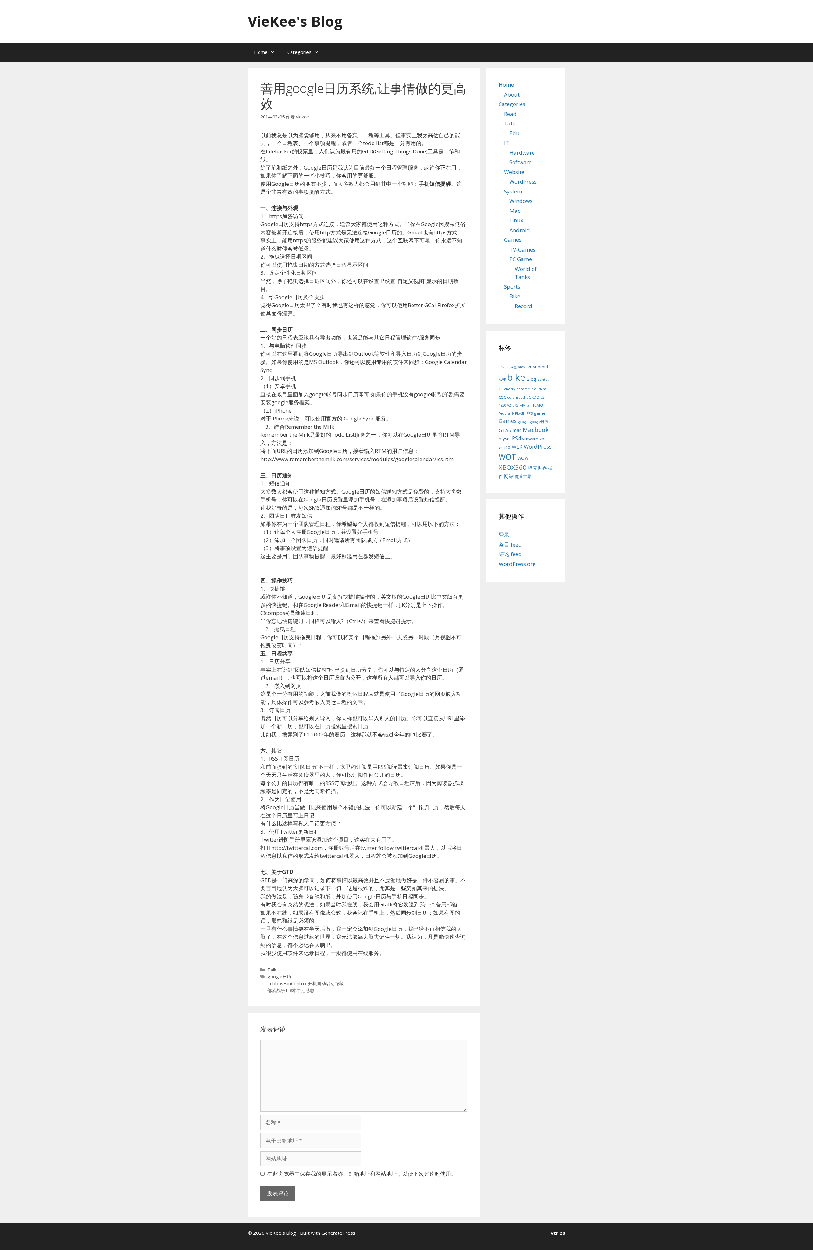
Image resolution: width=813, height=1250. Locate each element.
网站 (509, 476)
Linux (516, 220)
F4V (522, 405)
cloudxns (538, 389)
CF (501, 389)
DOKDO (532, 397)
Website (514, 172)
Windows (521, 201)
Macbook (535, 429)
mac (517, 430)
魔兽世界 (523, 476)
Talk (271, 970)
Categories (299, 52)
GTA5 (505, 430)
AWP (502, 379)
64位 (513, 367)
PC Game (520, 259)
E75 (515, 405)
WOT (507, 456)
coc (502, 396)
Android (519, 230)
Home (261, 52)
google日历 (279, 976)
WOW (522, 458)
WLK (517, 446)
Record (523, 306)
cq (509, 397)
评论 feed (510, 554)
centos (543, 379)
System (513, 191)
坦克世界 (537, 468)
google (523, 422)
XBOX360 (513, 467)
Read (510, 114)
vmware (530, 438)
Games (512, 239)
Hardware (522, 152)
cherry (509, 389)
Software (520, 162)
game (540, 413)
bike (516, 377)
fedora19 (506, 413)
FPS (530, 413)
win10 (504, 447)
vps (543, 438)
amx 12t (524, 367)
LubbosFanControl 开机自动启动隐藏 (305, 983)
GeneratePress (338, 1233)
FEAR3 (538, 405)
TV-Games (522, 249)
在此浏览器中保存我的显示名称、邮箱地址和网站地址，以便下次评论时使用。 (361, 1173)
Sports (512, 286)
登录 (504, 534)
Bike (514, 296)
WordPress (523, 181)
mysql (505, 438)
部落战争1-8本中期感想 (290, 990)
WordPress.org (517, 564)
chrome (523, 389)
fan (529, 405)
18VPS (503, 367)
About (512, 94)
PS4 (516, 438)
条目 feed (510, 544)
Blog (531, 379)
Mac (514, 210)
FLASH (520, 413)
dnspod (519, 397)
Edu (514, 133)
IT (506, 142)
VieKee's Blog (295, 21)
